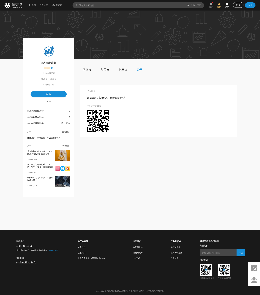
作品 (44, 79)
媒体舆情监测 (176, 253)
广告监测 (174, 258)
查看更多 (66, 131)
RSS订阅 (136, 258)
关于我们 (81, 247)
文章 (53, 79)
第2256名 (65, 123)
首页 (34, 5)
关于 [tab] (139, 69)
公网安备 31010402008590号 (143, 291)
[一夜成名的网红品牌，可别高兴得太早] (62, 181)
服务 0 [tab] (87, 69)
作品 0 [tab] (105, 69)
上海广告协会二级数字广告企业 (91, 258)
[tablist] (158, 69)
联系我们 (81, 253)
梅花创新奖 (175, 247)
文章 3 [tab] (122, 69)
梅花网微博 (138, 253)
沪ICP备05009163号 (121, 291)
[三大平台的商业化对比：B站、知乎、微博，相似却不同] (62, 168)
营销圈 (59, 5)
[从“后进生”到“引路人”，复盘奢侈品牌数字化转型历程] (62, 155)
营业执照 (160, 291)
